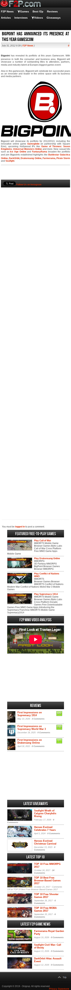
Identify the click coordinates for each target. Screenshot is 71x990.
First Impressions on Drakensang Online (29, 741)
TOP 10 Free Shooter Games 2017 (46, 895)
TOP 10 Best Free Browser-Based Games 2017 (47, 880)
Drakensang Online (31, 158)
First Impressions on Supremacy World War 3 (31, 727)
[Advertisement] (35, 347)
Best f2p (38, 11)
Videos (38, 17)
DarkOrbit (14, 158)
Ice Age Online (18, 151)
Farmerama (49, 158)
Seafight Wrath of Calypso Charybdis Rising (45, 813)
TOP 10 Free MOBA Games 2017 (45, 909)
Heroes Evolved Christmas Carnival (45, 842)
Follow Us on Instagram (28, 184)
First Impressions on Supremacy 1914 (29, 714)
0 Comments (43, 732)
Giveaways (54, 17)
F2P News (7, 11)
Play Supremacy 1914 (46, 594)
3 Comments (38, 719)
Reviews (52, 11)
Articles (6, 17)
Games (24, 11)
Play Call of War (42, 540)
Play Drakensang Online (47, 558)
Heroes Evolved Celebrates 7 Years (45, 828)
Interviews (21, 17)
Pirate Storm (63, 158)
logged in (20, 526)
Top (64, 977)
